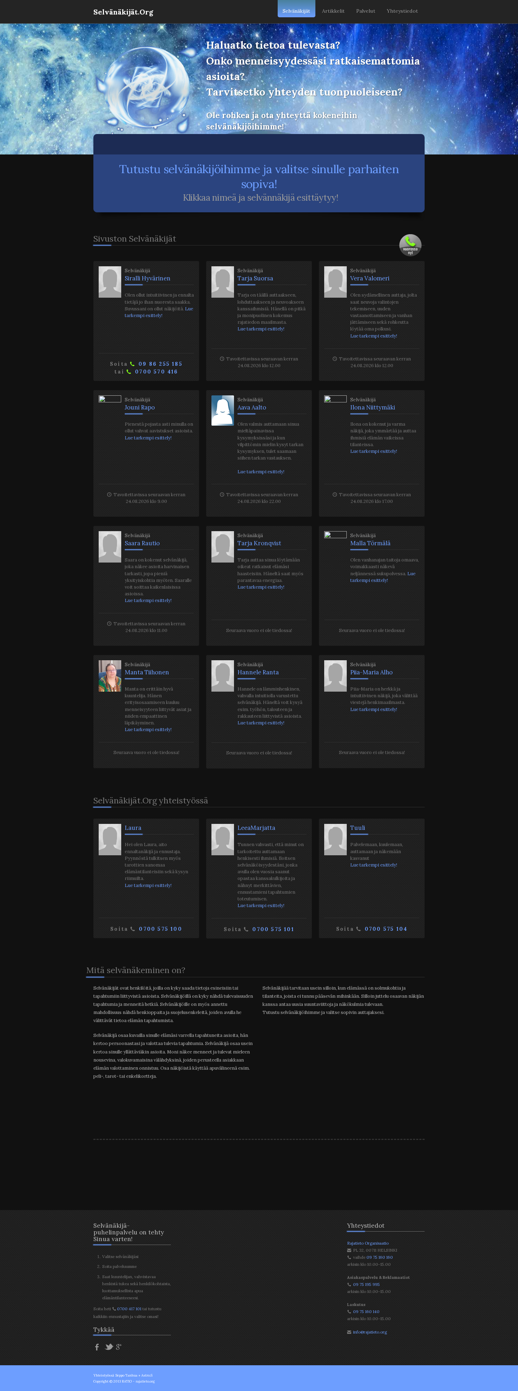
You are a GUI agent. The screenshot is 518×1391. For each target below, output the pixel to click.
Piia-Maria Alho (371, 672)
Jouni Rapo (140, 407)
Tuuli (357, 828)
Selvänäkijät (296, 11)
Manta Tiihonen (147, 672)
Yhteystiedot (402, 11)
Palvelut (365, 11)
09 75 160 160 (379, 1257)
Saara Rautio (142, 543)
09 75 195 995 (366, 1284)
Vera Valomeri (369, 278)
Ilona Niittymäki (372, 407)
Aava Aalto (252, 407)
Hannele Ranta (258, 672)
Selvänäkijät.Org (123, 11)
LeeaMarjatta (256, 828)
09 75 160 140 (366, 1311)
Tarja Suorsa (255, 278)
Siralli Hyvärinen (148, 278)
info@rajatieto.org (370, 1332)
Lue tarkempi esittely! (261, 329)
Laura (133, 828)
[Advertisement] (259, 1169)
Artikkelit (333, 11)
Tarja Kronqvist (259, 543)
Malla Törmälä (370, 543)
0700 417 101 (129, 1308)
